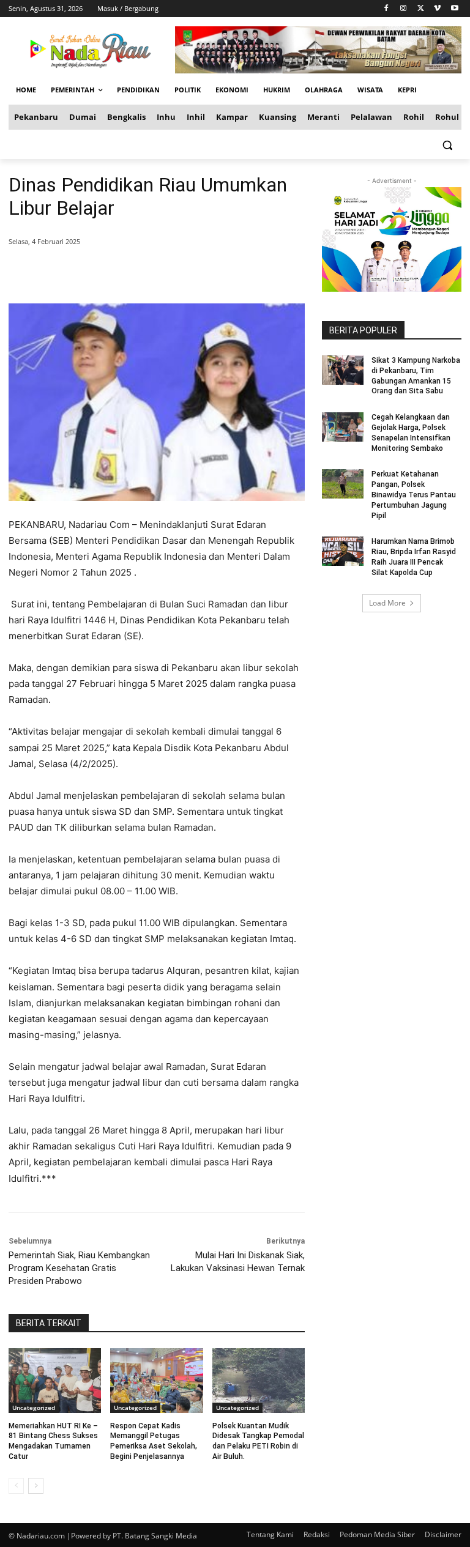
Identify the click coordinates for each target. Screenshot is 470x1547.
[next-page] (35, 1486)
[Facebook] (386, 9)
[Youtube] (454, 9)
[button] (447, 144)
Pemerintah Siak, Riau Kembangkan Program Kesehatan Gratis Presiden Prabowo (79, 1268)
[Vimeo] (437, 9)
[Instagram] (404, 9)
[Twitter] (421, 9)
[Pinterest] (156, 273)
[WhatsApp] (185, 273)
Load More (387, 603)
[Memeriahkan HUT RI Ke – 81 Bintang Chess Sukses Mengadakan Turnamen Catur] (55, 1380)
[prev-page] (16, 1486)
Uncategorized (33, 1407)
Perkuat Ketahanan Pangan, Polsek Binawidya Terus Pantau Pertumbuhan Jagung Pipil (413, 494)
